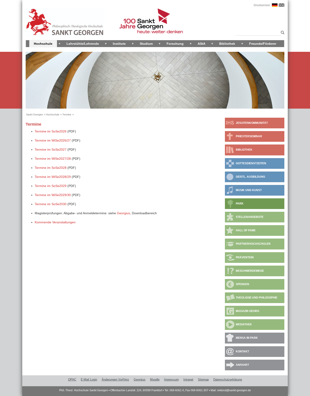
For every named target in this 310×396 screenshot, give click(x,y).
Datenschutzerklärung (227, 379)
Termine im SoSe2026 (50, 131)
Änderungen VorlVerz (115, 379)
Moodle (155, 379)
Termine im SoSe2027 (50, 149)
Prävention (245, 257)
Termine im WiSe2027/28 (53, 158)
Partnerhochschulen (253, 243)
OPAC (72, 379)
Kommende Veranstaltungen (55, 222)
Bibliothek (227, 43)
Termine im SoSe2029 (50, 186)
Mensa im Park (247, 337)
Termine (66, 114)
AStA (201, 43)
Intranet (188, 379)
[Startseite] (65, 22)
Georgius (123, 213)
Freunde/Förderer (262, 43)
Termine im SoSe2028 (50, 167)
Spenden (242, 284)
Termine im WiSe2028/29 (53, 177)
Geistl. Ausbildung (250, 176)
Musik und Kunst (249, 190)
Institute (119, 43)
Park (240, 203)
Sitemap (203, 379)
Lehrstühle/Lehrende (82, 43)
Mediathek (244, 324)
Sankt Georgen (34, 114)
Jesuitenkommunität (252, 123)
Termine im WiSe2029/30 (53, 195)
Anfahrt (242, 364)
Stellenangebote (249, 217)
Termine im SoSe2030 (50, 204)
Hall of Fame (246, 230)
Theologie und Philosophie (256, 297)
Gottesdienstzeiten (251, 163)
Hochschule (43, 43)
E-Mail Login (89, 379)
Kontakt (242, 351)
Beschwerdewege (250, 270)
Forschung (175, 43)
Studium (146, 43)
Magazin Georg (247, 311)
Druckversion (262, 5)
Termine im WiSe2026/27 (53, 140)
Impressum (171, 379)
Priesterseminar (249, 136)
